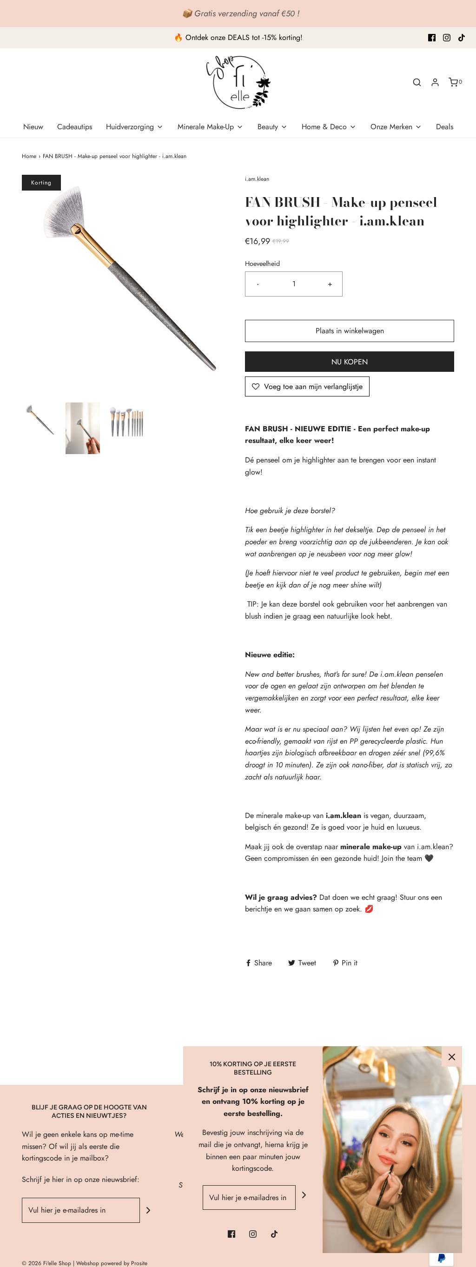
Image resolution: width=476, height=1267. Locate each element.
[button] (39, 428)
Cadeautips (74, 126)
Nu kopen (349, 361)
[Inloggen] (435, 82)
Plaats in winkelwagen (350, 330)
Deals (444, 126)
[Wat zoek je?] (417, 82)
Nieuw (33, 126)
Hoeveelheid (262, 263)
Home (29, 156)
